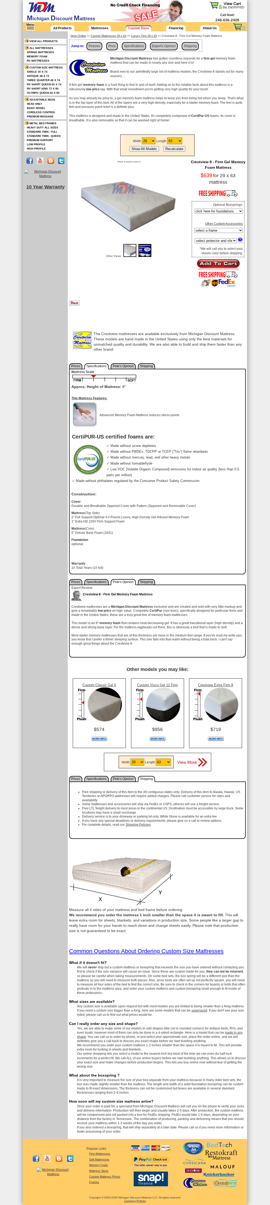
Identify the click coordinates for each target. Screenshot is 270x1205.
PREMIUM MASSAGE (40, 116)
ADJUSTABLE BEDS (42, 99)
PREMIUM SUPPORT (40, 140)
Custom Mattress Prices (104, 1176)
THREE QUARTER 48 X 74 (43, 80)
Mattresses (99, 28)
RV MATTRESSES (38, 60)
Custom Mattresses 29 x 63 (108, 35)
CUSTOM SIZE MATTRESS (46, 67)
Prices (75, 366)
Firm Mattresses (99, 1153)
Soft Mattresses (99, 1159)
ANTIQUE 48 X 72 (38, 75)
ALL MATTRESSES (41, 48)
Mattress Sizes (98, 1170)
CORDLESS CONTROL (41, 112)
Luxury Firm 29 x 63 (144, 35)
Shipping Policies (138, 824)
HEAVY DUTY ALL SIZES (42, 127)
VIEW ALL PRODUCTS (44, 41)
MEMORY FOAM (37, 56)
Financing (176, 28)
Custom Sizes (138, 28)
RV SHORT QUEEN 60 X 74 (44, 84)
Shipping (190, 46)
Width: (137, 141)
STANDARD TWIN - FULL (42, 131)
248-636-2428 (227, 20)
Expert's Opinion (164, 46)
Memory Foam (98, 1165)
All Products (62, 28)
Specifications (134, 46)
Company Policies (135, 1200)
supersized (199, 1010)
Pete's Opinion (123, 366)
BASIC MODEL (36, 108)
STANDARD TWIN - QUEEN (43, 136)
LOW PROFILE (36, 144)
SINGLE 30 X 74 (37, 71)
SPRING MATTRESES (40, 52)
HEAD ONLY (34, 103)
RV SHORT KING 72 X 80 (43, 88)
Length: (161, 141)
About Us (210, 28)
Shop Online (78, 35)
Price (112, 46)
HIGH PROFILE (36, 148)
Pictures (94, 46)
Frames (94, 1182)
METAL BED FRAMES (43, 123)
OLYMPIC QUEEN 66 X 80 (43, 92)
